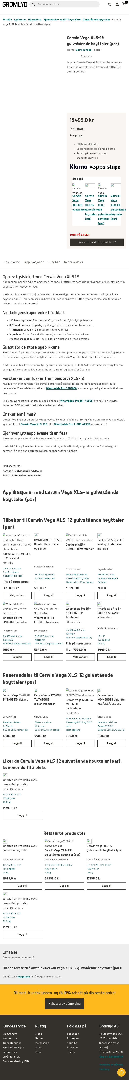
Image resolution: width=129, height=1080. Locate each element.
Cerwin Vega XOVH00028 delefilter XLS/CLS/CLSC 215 (111, 699)
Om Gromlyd (10, 1034)
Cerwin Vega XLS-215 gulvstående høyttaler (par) (103, 209)
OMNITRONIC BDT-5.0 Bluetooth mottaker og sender (47, 544)
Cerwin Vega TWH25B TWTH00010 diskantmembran (47, 699)
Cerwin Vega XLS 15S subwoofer (77, 202)
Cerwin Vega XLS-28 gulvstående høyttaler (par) (116, 207)
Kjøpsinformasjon (13, 1047)
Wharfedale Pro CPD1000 (61, 388)
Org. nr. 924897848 (111, 1056)
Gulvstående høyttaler (96, 19)
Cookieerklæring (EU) (16, 1061)
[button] (48, 595)
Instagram (73, 1038)
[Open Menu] (64, 11)
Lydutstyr (20, 19)
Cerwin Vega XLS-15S (34, 424)
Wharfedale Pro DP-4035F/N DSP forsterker (78, 613)
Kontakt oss (10, 1038)
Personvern (10, 1052)
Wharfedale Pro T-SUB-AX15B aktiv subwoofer (109, 613)
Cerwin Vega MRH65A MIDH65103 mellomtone (79, 704)
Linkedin (72, 1047)
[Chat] (121, 1072)
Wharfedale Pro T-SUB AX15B (72, 424)
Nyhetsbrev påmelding (64, 1003)
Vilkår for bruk (11, 1056)
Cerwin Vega (83, 49)
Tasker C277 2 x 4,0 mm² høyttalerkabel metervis (110, 544)
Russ (38, 1052)
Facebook (73, 1034)
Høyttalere (34, 19)
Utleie (38, 1047)
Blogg (38, 1034)
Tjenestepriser (12, 1043)
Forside (7, 19)
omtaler (86, 56)
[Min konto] (110, 4)
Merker (39, 1038)
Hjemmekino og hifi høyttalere (62, 19)
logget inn (23, 976)
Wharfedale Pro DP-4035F (76, 401)
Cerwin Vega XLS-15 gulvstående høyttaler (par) (90, 207)
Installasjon (42, 1043)
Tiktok (71, 1052)
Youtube (72, 1043)
